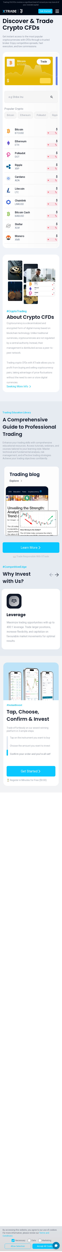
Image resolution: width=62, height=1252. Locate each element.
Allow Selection (18, 1246)
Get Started (45, 11)
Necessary (20, 1240)
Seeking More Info (17, 386)
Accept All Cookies (45, 1246)
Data (34, 1240)
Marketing (46, 1240)
